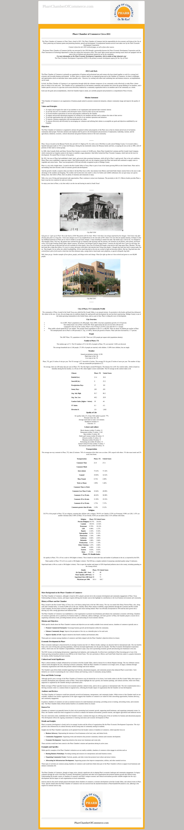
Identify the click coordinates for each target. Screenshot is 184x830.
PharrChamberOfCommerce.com (68, 6)
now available (71, 245)
